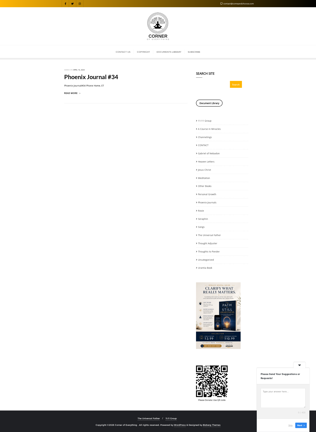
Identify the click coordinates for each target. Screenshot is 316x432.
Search (236, 84)
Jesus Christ (204, 169)
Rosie (201, 210)
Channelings (205, 137)
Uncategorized (206, 259)
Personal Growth (207, 194)
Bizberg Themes (212, 425)
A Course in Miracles (209, 128)
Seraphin (203, 218)
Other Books (204, 186)
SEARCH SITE (205, 74)
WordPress (180, 425)
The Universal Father (209, 235)
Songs (201, 226)
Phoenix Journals (207, 202)
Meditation (204, 178)
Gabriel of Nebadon (209, 153)
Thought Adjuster (207, 243)
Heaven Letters (206, 161)
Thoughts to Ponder (209, 251)
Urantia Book (205, 267)
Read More (71, 93)
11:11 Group (204, 120)
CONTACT (203, 145)
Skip (290, 425)
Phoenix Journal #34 (91, 76)
